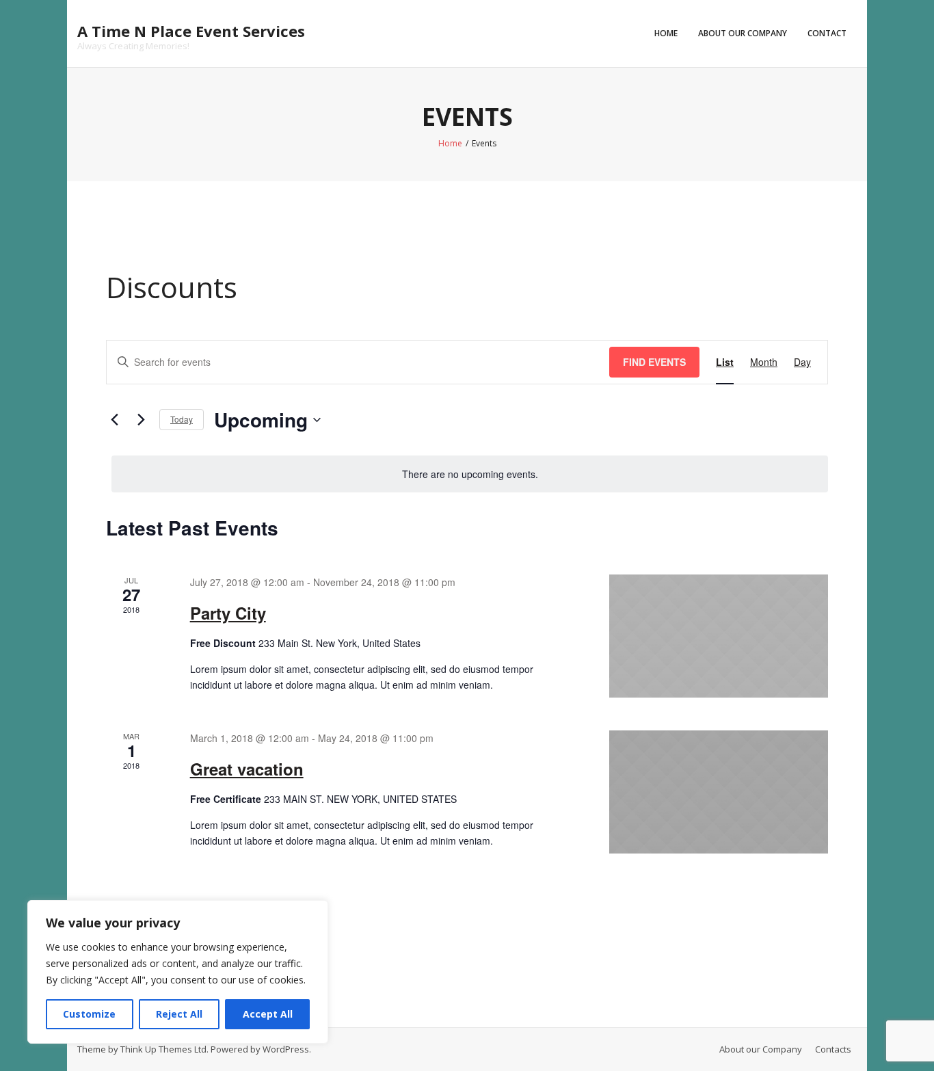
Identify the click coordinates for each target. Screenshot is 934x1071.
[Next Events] (141, 420)
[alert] (469, 474)
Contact (827, 33)
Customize (89, 1013)
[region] (177, 972)
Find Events (654, 362)
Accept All (268, 1013)
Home (666, 33)
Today (181, 419)
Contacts (833, 1049)
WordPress (286, 1049)
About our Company (742, 33)
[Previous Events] (114, 420)
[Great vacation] (718, 792)
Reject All (179, 1013)
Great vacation (247, 768)
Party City (228, 612)
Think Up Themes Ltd (163, 1049)
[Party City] (718, 636)
